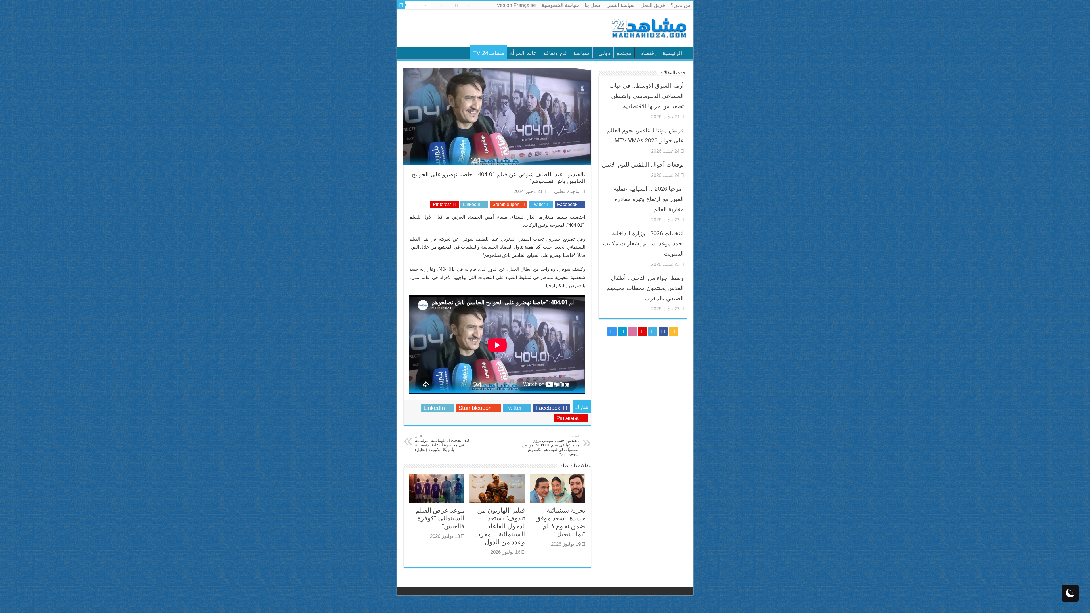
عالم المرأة (523, 53)
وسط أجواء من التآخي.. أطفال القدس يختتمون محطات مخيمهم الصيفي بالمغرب (645, 288)
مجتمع (624, 53)
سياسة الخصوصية (560, 5)
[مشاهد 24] (648, 27)
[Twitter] (456, 5)
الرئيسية (672, 53)
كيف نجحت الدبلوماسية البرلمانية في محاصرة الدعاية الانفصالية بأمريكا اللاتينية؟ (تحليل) (442, 443)
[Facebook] (462, 5)
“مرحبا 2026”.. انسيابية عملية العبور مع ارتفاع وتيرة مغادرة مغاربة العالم (649, 199)
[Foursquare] (440, 5)
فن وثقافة (555, 53)
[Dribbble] (446, 5)
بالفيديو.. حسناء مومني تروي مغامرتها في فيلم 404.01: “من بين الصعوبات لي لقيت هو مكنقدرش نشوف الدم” (551, 445)
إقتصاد (648, 53)
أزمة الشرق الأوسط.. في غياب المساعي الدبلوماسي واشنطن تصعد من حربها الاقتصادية (646, 96)
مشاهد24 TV (488, 53)
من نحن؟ (681, 5)
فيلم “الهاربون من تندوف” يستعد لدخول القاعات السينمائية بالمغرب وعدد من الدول (499, 526)
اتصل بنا (593, 5)
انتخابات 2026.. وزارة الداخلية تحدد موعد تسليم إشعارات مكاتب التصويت (643, 243)
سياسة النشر (621, 5)
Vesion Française (516, 5)
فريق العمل (652, 5)
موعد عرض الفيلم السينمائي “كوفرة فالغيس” (440, 518)
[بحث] (401, 5)
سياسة (581, 53)
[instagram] (435, 5)
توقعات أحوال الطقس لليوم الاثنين (643, 164)
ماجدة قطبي (566, 191)
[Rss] (467, 5)
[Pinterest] (451, 5)
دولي (604, 53)
